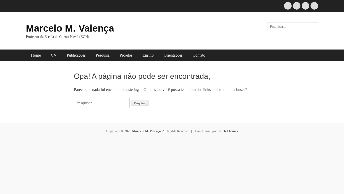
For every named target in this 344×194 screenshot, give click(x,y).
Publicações (76, 55)
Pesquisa (103, 55)
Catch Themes (228, 131)
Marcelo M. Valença (70, 28)
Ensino (148, 55)
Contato (199, 55)
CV (54, 55)
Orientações (173, 55)
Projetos (126, 55)
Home (36, 55)
